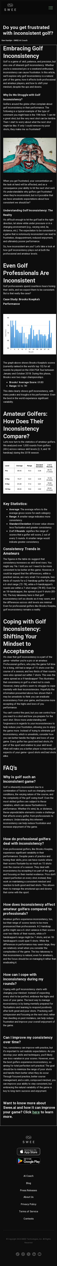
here (36, 1112)
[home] (10, 8)
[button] (50, 8)
